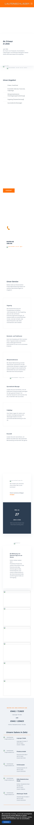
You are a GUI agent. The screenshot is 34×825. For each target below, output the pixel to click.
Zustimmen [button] (6, 822)
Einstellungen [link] (10, 817)
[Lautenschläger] (17, 3)
